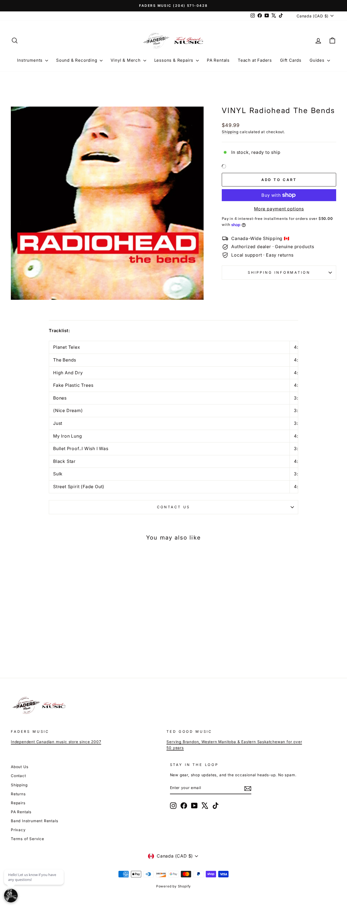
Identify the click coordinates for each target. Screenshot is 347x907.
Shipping (230, 132)
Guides (318, 60)
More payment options (279, 208)
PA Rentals (218, 60)
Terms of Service (27, 839)
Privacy (18, 830)
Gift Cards (290, 60)
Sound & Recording (77, 60)
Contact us (173, 507)
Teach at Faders (255, 60)
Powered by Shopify (173, 886)
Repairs (18, 803)
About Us (19, 767)
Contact (18, 776)
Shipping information (279, 272)
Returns (18, 794)
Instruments (30, 60)
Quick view (49, 625)
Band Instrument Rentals (34, 821)
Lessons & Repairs (174, 60)
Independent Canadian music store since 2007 (56, 742)
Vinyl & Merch (126, 60)
